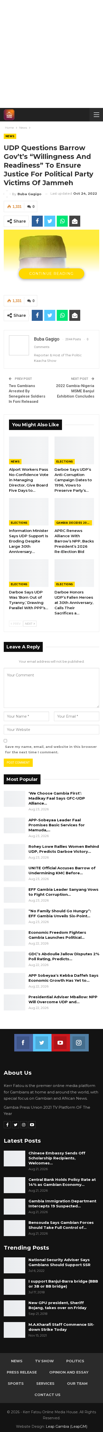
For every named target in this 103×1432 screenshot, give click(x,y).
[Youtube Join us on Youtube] (61, 1039)
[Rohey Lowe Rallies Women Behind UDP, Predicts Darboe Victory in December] (14, 852)
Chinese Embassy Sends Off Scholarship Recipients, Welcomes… (56, 1158)
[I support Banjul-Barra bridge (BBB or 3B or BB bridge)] (14, 1287)
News (10, 136)
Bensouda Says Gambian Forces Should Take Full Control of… (61, 1225)
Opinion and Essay (68, 1372)
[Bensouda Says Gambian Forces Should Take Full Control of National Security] (14, 1228)
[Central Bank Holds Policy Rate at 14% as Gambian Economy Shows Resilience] (14, 1185)
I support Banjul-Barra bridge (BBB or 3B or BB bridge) (63, 1284)
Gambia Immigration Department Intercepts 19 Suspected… (62, 1203)
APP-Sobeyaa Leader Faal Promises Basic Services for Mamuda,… (56, 825)
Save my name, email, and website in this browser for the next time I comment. (51, 749)
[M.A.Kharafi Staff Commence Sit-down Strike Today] (14, 1330)
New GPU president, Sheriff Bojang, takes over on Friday (57, 1305)
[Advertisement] (51, 53)
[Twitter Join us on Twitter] (42, 1039)
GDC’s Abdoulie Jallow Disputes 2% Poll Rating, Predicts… (63, 956)
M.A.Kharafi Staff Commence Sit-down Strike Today (61, 1327)
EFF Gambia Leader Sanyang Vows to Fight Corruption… (63, 892)
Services (45, 1383)
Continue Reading (51, 273)
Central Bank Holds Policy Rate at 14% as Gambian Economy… (62, 1182)
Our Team (77, 1383)
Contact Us (47, 1395)
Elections (64, 461)
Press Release (22, 1372)
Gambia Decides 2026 (73, 522)
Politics (75, 1361)
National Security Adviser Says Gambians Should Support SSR (59, 1262)
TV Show (44, 1361)
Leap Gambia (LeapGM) (66, 1426)
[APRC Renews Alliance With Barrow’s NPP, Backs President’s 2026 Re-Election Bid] (74, 512)
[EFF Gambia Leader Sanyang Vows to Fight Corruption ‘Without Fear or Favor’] (14, 895)
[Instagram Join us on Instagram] (79, 1039)
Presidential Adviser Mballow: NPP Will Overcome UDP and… (63, 999)
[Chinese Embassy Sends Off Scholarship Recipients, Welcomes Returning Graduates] (14, 1159)
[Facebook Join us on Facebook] (23, 1039)
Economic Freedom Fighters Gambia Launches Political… (57, 935)
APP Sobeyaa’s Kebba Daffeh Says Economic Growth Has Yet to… (63, 978)
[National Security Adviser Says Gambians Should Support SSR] (14, 1265)
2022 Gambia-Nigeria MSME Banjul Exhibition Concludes (75, 391)
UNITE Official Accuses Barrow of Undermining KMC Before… (62, 870)
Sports (16, 1383)
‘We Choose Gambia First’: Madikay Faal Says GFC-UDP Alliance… (56, 798)
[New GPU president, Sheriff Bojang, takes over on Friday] (14, 1308)
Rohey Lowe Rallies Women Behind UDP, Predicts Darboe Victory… (63, 849)
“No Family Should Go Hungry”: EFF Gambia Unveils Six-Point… (59, 913)
